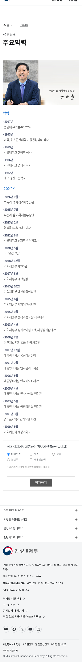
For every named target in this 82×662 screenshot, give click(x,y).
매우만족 (16, 454)
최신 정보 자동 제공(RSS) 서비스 (22, 616)
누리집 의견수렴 (10, 650)
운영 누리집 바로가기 (14, 528)
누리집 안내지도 (58, 644)
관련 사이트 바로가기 (14, 537)
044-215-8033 (19, 590)
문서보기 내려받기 (13, 610)
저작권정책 (27, 644)
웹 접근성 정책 (42, 644)
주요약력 (24, 25)
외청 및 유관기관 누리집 (15, 519)
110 (40, 583)
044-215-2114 (23, 576)
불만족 (14, 459)
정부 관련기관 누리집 (14, 510)
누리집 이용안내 (12, 598)
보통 (58, 454)
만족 (36, 454)
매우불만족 (40, 459)
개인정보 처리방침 (11, 644)
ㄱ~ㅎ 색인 (9, 604)
